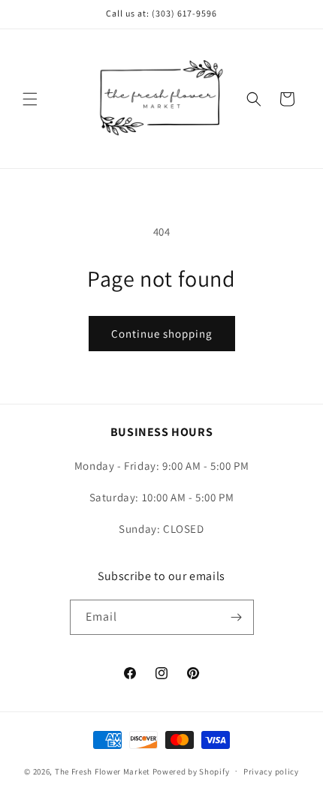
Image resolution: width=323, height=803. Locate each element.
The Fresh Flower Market (102, 770)
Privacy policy (271, 771)
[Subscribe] (236, 617)
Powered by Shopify (191, 770)
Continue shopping (162, 333)
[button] (30, 99)
